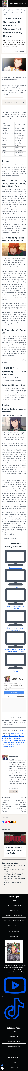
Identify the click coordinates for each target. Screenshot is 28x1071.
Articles (14, 1031)
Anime (17, 9)
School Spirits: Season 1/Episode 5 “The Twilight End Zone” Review (6, 804)
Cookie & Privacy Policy (14, 915)
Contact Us (14, 910)
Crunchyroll (15, 734)
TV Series (14, 1062)
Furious (15, 671)
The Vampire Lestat (15, 568)
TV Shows (11, 9)
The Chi (15, 587)
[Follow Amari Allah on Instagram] (13, 791)
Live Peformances (14, 1047)
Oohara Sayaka (7, 740)
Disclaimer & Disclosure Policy (14, 921)
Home (5, 9)
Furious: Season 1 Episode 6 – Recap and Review (14, 850)
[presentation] (15, 838)
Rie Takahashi (17, 740)
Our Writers (14, 936)
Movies (14, 1052)
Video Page (14, 1067)
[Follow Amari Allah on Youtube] (16, 791)
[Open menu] (25, 3)
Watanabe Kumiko (8, 746)
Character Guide (14, 1036)
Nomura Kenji (17, 738)
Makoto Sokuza (13, 736)
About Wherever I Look (14, 905)
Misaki (10, 738)
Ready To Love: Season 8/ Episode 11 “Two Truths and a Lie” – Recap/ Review (20, 804)
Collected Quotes (14, 1041)
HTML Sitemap (14, 931)
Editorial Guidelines (14, 926)
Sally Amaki (11, 742)
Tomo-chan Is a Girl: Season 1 (14, 744)
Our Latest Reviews (14, 1057)
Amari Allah (8, 50)
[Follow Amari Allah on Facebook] (10, 791)
